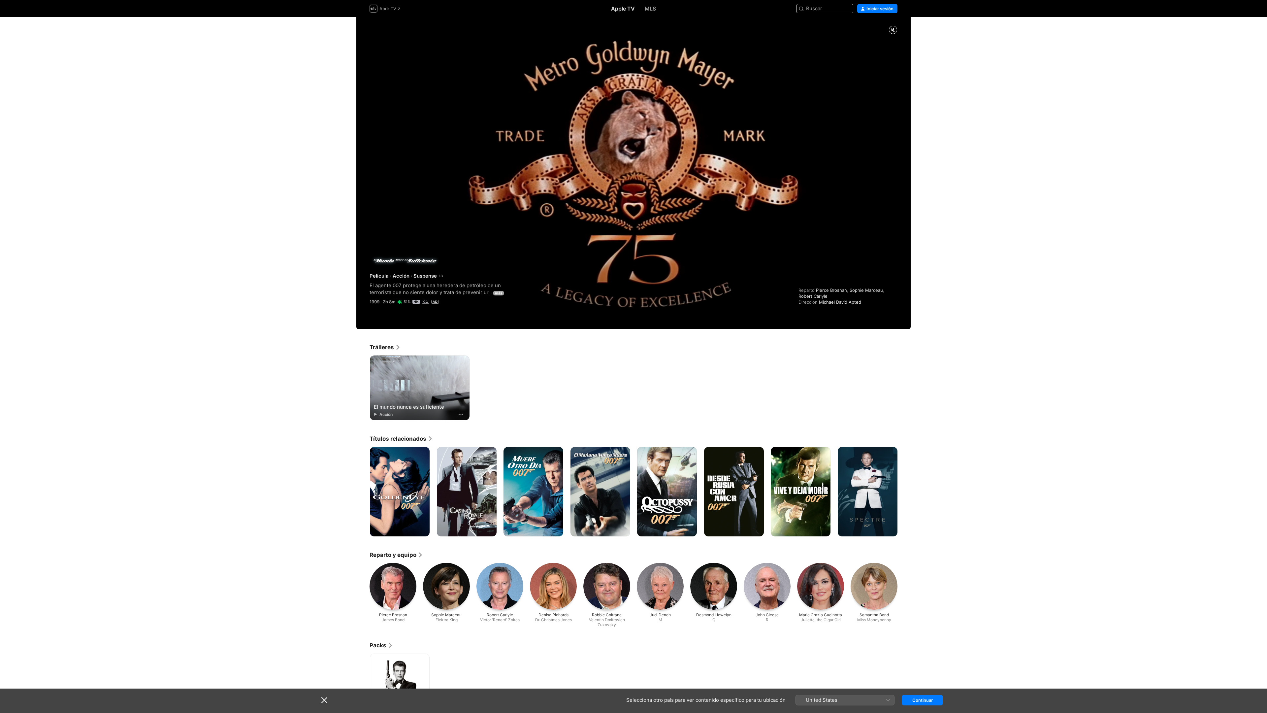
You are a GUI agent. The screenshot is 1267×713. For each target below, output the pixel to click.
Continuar (922, 700)
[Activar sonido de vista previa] (892, 30)
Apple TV (623, 8)
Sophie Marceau (866, 290)
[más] (461, 414)
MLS (650, 8)
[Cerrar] (324, 700)
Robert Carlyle (813, 296)
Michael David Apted (840, 302)
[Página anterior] (363, 491)
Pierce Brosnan (831, 290)
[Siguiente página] (904, 491)
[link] (385, 347)
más (498, 293)
